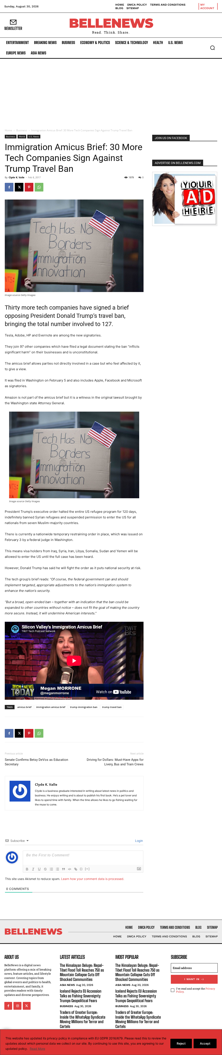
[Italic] (33, 869)
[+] (87, 868)
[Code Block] (70, 869)
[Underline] (39, 869)
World (22, 136)
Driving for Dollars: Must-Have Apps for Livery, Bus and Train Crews (115, 762)
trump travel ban (112, 707)
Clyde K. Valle (16, 177)
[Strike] (45, 869)
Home (8, 130)
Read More (37, 1048)
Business (21, 130)
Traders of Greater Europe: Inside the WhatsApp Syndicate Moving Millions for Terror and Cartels (82, 1019)
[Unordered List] (57, 869)
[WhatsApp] (39, 187)
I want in (191, 979)
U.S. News (34, 136)
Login (138, 840)
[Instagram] (17, 1006)
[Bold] (27, 869)
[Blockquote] (63, 869)
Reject (181, 1043)
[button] (212, 47)
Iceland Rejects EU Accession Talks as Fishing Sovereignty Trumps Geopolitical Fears (80, 996)
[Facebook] (9, 187)
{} (81, 868)
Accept (205, 1043)
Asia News (67, 985)
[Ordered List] (51, 869)
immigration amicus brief (50, 707)
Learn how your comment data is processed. (92, 879)
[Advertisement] (111, 91)
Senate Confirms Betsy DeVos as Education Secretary (36, 762)
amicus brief (24, 707)
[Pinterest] (29, 187)
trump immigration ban (83, 707)
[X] (19, 187)
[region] (111, 1042)
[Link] (76, 869)
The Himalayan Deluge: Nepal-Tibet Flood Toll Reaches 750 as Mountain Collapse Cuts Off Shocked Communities (82, 972)
